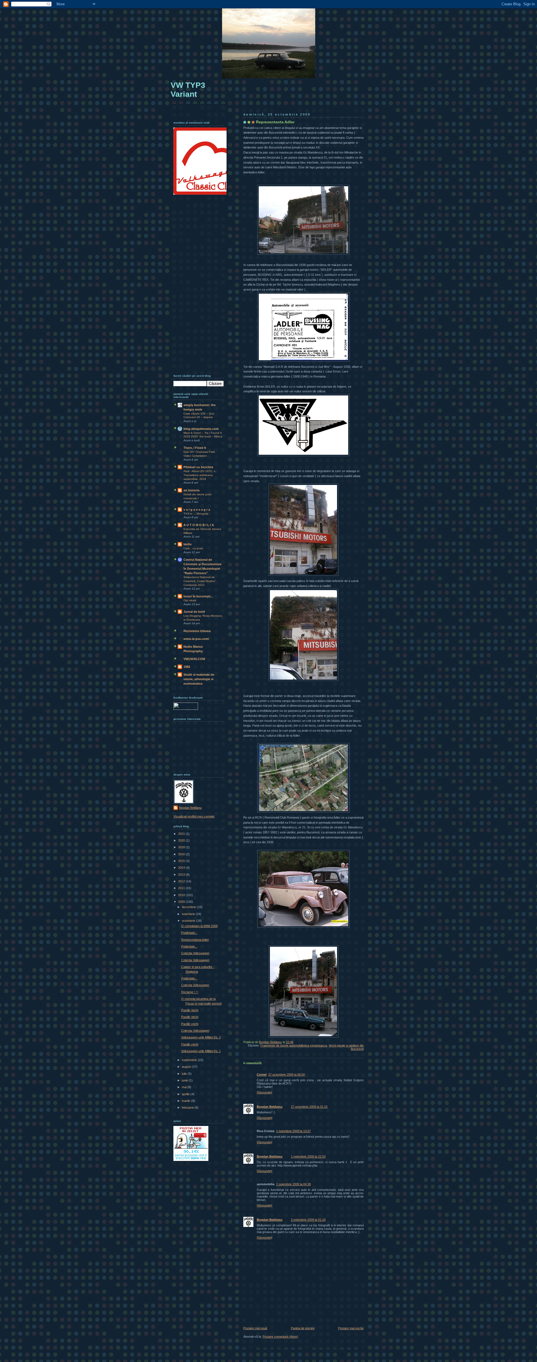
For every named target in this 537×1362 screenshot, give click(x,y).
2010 (182, 895)
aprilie (186, 1094)
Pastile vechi (189, 1024)
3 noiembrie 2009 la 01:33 (308, 1219)
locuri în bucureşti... (198, 596)
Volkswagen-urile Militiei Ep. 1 (201, 1051)
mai (184, 1087)
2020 (182, 840)
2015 (182, 861)
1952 (186, 666)
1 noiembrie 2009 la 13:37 (293, 1131)
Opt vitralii (189, 600)
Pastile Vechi (189, 1010)
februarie (188, 1107)
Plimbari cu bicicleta (198, 467)
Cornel (262, 1074)
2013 (182, 874)
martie (186, 1100)
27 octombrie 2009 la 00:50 (286, 1074)
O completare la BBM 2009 (199, 926)
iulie (185, 1073)
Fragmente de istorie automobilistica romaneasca (293, 1045)
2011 (182, 888)
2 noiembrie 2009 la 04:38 (293, 1184)
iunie (185, 1080)
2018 (182, 847)
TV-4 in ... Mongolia (195, 513)
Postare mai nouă (255, 1328)
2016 (182, 854)
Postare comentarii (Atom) (280, 1336)
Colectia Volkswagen (195, 953)
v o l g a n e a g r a (196, 509)
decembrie (189, 907)
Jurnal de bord (194, 611)
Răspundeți (264, 1092)
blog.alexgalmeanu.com (201, 428)
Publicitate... (189, 932)
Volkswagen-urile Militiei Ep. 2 (201, 1037)
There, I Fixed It (194, 447)
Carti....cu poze (193, 548)
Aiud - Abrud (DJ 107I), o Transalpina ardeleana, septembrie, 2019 (199, 475)
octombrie (189, 920)
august (187, 1066)
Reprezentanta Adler (195, 939)
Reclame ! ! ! (189, 992)
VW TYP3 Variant (188, 89)
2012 (182, 881)
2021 (182, 833)
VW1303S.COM (194, 659)
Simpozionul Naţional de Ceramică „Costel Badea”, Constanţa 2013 (199, 581)
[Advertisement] (195, 283)
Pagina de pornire (303, 1328)
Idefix (187, 544)
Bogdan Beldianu (269, 1106)
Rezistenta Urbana (197, 631)
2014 (182, 867)
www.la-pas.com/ (196, 638)
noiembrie (189, 914)
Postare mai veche (351, 1328)
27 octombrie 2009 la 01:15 (309, 1106)
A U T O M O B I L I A (198, 525)
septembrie (190, 1060)
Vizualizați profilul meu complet (194, 816)
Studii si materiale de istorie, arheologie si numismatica (198, 679)
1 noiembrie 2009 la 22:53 (308, 1156)
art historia (191, 490)
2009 (182, 901)
